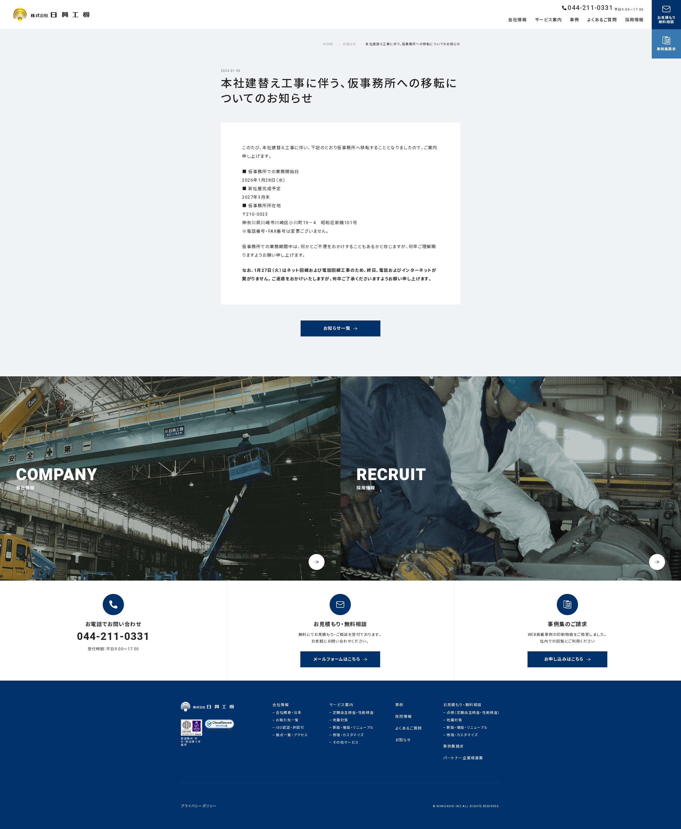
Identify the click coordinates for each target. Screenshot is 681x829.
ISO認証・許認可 (290, 727)
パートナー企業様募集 (463, 758)
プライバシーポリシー (199, 806)
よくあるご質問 (408, 728)
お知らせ (403, 740)
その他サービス (346, 742)
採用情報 (403, 716)
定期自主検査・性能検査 (353, 712)
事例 (399, 705)
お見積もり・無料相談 (462, 705)
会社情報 (280, 705)
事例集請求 (453, 746)
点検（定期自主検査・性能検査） (473, 712)
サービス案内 (341, 705)
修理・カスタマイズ (348, 735)
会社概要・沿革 (288, 712)
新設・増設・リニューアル (353, 727)
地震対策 (340, 720)
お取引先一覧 (287, 720)
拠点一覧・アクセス (292, 735)
